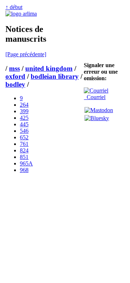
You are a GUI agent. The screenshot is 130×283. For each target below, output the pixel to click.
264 (24, 105)
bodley (15, 84)
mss (14, 68)
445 (24, 124)
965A (26, 163)
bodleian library (55, 76)
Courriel (94, 97)
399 (24, 111)
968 (24, 170)
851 (24, 157)
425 (24, 118)
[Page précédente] (25, 54)
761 (24, 144)
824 (24, 150)
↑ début (13, 7)
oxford (15, 76)
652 (24, 137)
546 (24, 131)
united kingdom (49, 68)
